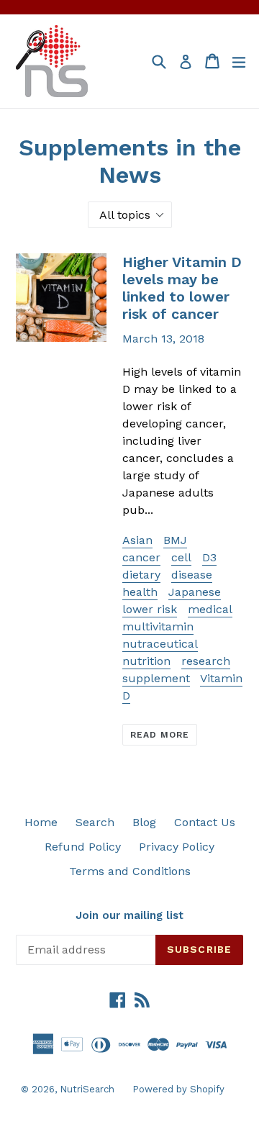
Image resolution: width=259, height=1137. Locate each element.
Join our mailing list (129, 915)
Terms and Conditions (130, 871)
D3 (209, 557)
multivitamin (158, 626)
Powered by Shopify (178, 1089)
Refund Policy (83, 846)
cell (181, 557)
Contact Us (204, 822)
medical (210, 609)
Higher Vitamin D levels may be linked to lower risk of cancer (182, 287)
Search (95, 822)
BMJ (175, 540)
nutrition (146, 661)
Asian (137, 540)
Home (41, 822)
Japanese (194, 592)
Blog (144, 822)
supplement (156, 678)
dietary (141, 574)
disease (191, 574)
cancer (141, 557)
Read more (159, 735)
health (140, 592)
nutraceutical (160, 644)
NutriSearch (87, 1089)
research (205, 661)
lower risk (149, 609)
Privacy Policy (176, 846)
